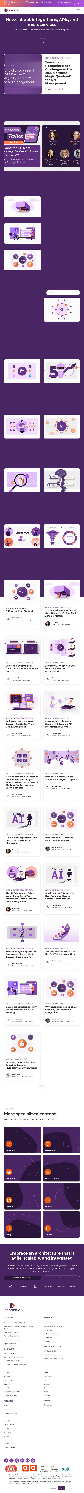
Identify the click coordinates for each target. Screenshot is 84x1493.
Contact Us (48, 1405)
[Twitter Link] (17, 1460)
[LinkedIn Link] (22, 1460)
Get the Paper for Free (66, 3)
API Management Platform (53, 1326)
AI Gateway (48, 1323)
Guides (6, 1428)
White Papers (9, 1425)
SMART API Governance (52, 1334)
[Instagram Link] (11, 1460)
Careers (46, 1384)
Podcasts (7, 1440)
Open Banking (49, 1341)
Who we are (48, 1376)
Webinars (7, 1432)
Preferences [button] (53, 1488)
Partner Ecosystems (11, 1336)
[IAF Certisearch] (11, 1469)
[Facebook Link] (6, 1460)
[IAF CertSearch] (11, 1469)
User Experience (10, 1380)
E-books (7, 1421)
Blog (5, 1417)
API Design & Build (50, 1351)
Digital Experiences (11, 1332)
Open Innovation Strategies (53, 1359)
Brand (46, 1392)
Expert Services (9, 1388)
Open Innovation (10, 1344)
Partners (47, 1388)
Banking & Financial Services (14, 1357)
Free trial (61, 1278)
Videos (6, 1436)
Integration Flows (50, 1355)
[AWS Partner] (45, 1469)
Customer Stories (10, 1413)
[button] (78, 10)
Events (6, 1444)
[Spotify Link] (33, 1460)
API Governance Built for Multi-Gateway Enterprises (18, 1327)
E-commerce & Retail (12, 1361)
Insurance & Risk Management (15, 1364)
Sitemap (47, 1395)
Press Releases (9, 1447)
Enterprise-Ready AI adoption (14, 1323)
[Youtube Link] (28, 1460)
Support (7, 1376)
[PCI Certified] (65, 1469)
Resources (42, 38)
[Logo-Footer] (42, 1307)
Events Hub (48, 1338)
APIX (6, 1406)
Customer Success (11, 1395)
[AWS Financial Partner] (54, 1469)
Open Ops (7, 1384)
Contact (46, 1380)
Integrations (48, 1330)
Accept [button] (61, 1488)
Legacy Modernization (12, 1340)
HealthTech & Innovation (13, 1353)
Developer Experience (12, 1392)
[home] (12, 10)
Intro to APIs (8, 1410)
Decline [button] (70, 1488)
